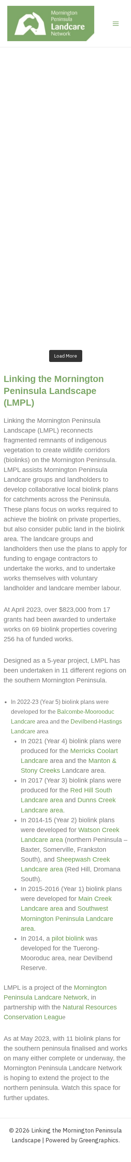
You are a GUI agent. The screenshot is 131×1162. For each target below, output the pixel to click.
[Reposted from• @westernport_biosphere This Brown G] (65, 90)
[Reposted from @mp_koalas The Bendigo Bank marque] (65, 163)
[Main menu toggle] (115, 23)
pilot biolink (68, 938)
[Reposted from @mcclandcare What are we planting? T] (65, 308)
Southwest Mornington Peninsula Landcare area (67, 918)
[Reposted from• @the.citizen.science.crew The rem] (65, 236)
